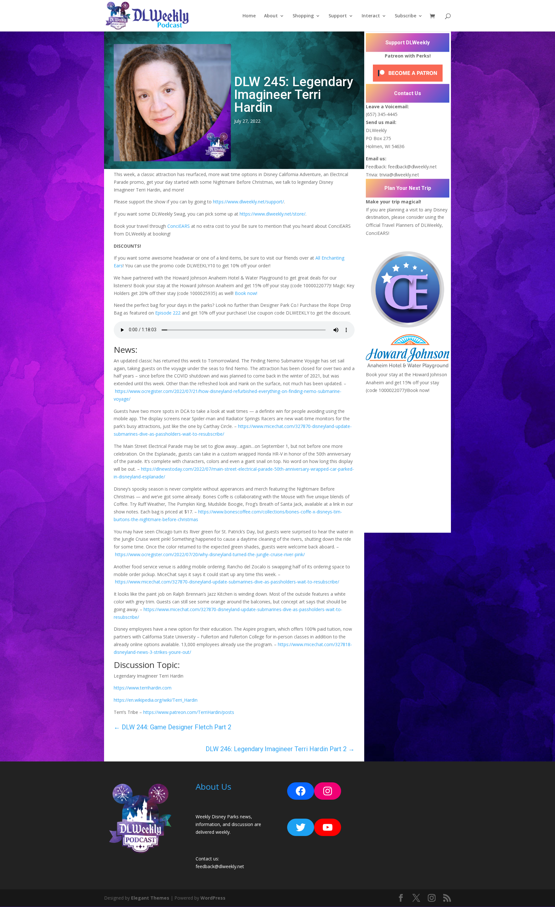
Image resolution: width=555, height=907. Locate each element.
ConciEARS (178, 226)
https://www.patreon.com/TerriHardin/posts (188, 712)
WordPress (212, 898)
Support (338, 16)
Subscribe (405, 16)
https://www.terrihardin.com (143, 688)
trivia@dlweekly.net (399, 175)
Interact (371, 16)
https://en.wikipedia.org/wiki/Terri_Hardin (156, 700)
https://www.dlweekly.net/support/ (248, 202)
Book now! (246, 293)
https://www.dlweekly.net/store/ (272, 214)
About (271, 16)
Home (249, 16)
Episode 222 (168, 313)
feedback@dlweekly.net (412, 167)
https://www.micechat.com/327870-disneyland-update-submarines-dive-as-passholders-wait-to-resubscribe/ (227, 582)
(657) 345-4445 (381, 114)
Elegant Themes (150, 898)
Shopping (303, 16)
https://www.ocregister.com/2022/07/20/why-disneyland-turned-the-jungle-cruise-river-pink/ (210, 554)
